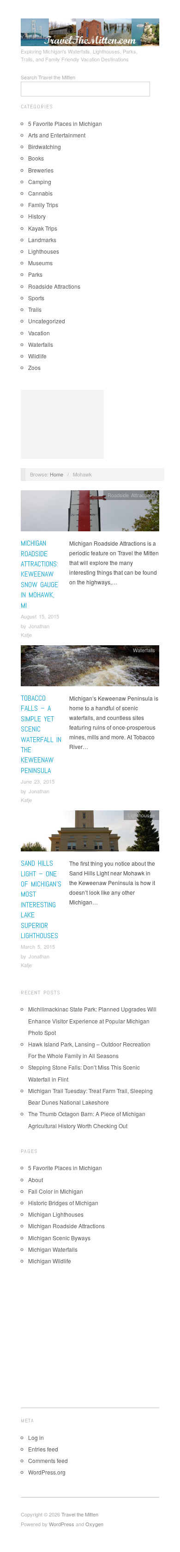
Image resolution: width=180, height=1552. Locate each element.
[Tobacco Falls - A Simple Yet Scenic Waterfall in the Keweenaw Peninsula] (90, 668)
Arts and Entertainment (56, 135)
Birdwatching (44, 146)
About (35, 1179)
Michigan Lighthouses (56, 1214)
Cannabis (40, 193)
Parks (35, 274)
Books (36, 158)
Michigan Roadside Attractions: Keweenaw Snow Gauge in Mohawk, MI (39, 574)
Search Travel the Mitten (48, 77)
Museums (40, 263)
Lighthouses (43, 251)
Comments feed (48, 1460)
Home (56, 474)
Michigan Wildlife (49, 1261)
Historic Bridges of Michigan (63, 1203)
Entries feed (43, 1449)
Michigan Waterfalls (53, 1249)
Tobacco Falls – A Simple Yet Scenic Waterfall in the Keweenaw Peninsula (41, 734)
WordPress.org (47, 1472)
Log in (36, 1437)
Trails (35, 309)
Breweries (41, 170)
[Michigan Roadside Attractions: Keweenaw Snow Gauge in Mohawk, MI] (90, 513)
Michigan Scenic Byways (59, 1238)
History (37, 216)
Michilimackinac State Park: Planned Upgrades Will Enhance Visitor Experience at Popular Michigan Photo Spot (92, 1020)
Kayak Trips (42, 228)
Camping (39, 181)
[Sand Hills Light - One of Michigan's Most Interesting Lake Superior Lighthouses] (90, 833)
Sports (36, 298)
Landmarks (42, 240)
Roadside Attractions (54, 286)
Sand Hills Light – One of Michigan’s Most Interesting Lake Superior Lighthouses (41, 899)
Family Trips (43, 204)
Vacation (39, 333)
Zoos (34, 367)
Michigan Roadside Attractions (66, 1226)
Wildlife (37, 356)
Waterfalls (40, 344)
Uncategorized (46, 321)
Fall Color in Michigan (55, 1191)
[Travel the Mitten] (90, 31)
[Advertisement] (62, 424)
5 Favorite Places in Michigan (65, 123)
